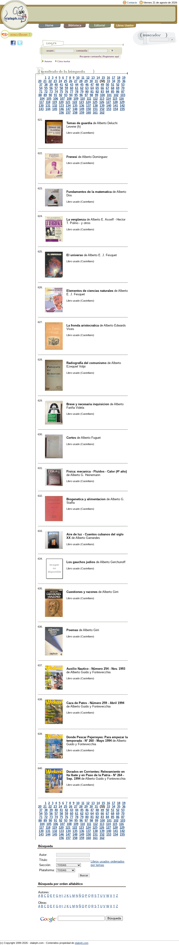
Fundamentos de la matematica (89, 192)
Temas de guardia (79, 123)
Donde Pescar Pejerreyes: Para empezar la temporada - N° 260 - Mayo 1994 (97, 738)
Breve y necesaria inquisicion (87, 404)
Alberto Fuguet (91, 437)
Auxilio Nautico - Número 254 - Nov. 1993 (95, 668)
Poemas (72, 630)
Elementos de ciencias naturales (89, 290)
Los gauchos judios (80, 562)
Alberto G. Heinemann (85, 475)
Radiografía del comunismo (86, 363)
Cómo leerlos (63, 61)
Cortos (71, 437)
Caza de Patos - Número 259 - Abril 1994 (95, 703)
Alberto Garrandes (88, 538)
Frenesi (71, 157)
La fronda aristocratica (82, 325)
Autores (48, 61)
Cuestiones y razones (81, 592)
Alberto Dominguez (95, 157)
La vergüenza (76, 219)
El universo (74, 255)
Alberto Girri (110, 592)
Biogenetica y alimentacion (86, 499)
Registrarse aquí (111, 56)
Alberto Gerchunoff (112, 562)
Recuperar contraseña (90, 56)
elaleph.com (81, 943)
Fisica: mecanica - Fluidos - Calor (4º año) (96, 471)
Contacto (132, 2)
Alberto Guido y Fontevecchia (90, 672)
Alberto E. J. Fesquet (102, 255)
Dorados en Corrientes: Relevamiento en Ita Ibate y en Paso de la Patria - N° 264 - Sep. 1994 (95, 775)
